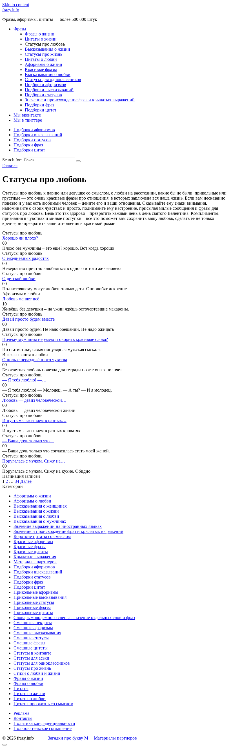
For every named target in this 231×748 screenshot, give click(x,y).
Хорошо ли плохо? (20, 238)
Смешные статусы (31, 637)
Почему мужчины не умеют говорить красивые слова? (55, 339)
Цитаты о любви (41, 59)
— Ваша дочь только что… (28, 440)
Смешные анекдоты (33, 622)
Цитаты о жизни (41, 39)
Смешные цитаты (31, 648)
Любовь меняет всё (20, 298)
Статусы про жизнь (43, 54)
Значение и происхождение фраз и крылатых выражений (80, 99)
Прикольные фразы (32, 607)
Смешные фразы (29, 642)
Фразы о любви (28, 683)
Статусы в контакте (32, 653)
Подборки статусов (43, 94)
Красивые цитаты (31, 551)
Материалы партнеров (35, 561)
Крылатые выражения (35, 556)
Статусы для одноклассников (53, 79)
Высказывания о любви (47, 74)
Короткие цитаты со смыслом (42, 536)
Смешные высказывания (37, 632)
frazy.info (10, 9)
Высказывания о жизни (47, 49)
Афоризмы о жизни (43, 64)
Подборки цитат (40, 110)
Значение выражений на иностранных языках (58, 526)
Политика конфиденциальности (44, 723)
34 (17, 481)
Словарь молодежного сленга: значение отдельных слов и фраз (74, 617)
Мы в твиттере (28, 120)
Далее (26, 481)
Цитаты (21, 688)
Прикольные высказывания (40, 597)
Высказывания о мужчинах (40, 521)
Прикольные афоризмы (36, 592)
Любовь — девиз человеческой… (34, 400)
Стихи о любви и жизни (37, 673)
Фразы (20, 28)
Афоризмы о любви (32, 501)
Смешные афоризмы (33, 627)
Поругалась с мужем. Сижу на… (33, 461)
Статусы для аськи (31, 658)
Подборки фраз (39, 104)
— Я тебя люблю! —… (24, 380)
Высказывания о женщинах (40, 506)
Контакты (23, 718)
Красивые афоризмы (33, 541)
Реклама (21, 713)
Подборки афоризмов (45, 84)
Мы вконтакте (27, 115)
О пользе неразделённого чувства (34, 359)
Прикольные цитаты (33, 612)
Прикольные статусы (34, 602)
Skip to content (15, 4)
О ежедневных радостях (25, 258)
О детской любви (18, 278)
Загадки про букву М (68, 738)
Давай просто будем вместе (28, 319)
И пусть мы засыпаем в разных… (34, 420)
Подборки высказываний (49, 89)
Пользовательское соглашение (43, 728)
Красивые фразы (41, 69)
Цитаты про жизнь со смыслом (43, 703)
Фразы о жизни (39, 34)
